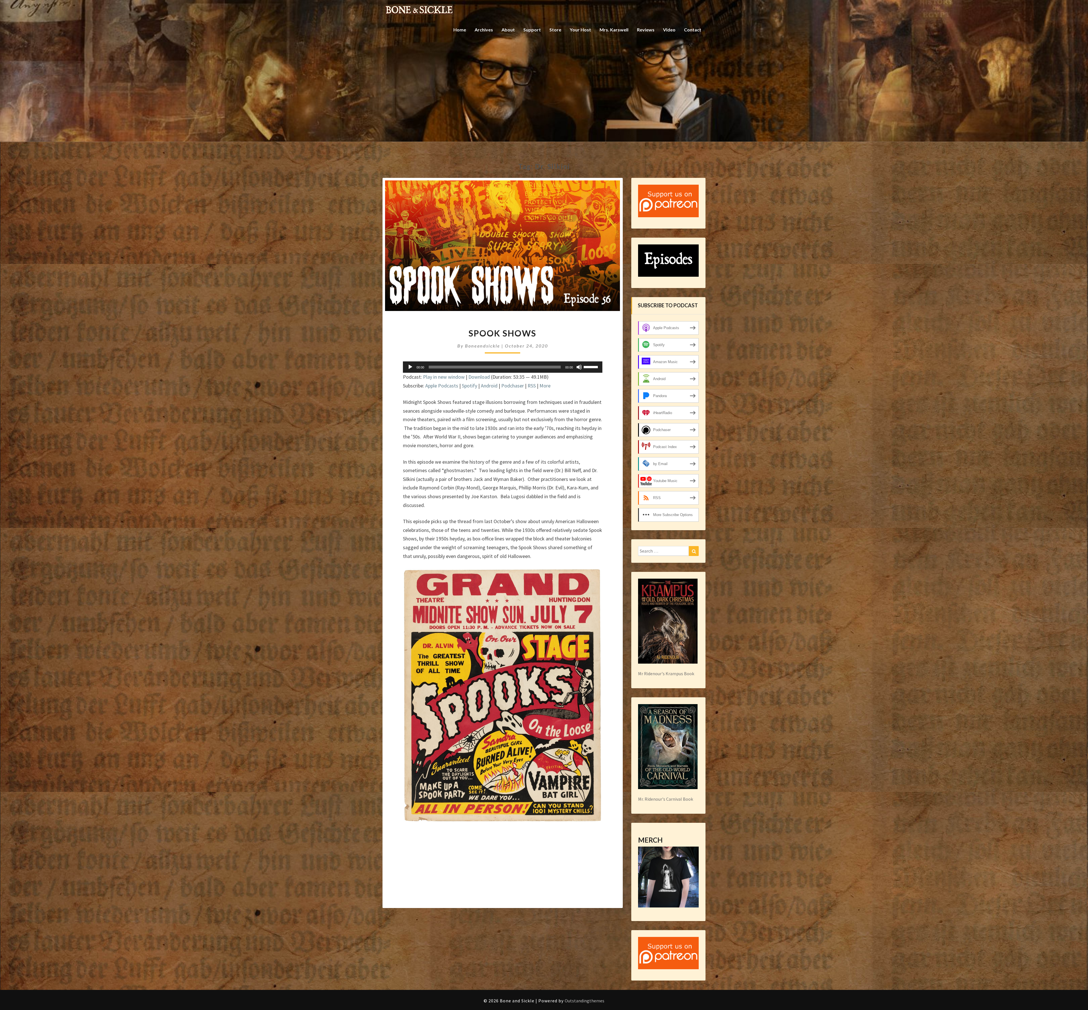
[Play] (410, 367)
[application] (502, 367)
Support (532, 29)
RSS (532, 385)
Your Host (580, 29)
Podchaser (512, 385)
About (508, 29)
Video (669, 29)
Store (555, 29)
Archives (484, 29)
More (545, 385)
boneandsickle (482, 345)
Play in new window (444, 377)
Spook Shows (502, 333)
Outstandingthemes (584, 1000)
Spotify (469, 385)
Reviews (645, 29)
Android (489, 385)
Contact (692, 29)
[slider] (592, 366)
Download (479, 377)
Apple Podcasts (441, 385)
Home (459, 29)
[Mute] (579, 367)
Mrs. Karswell (614, 29)
